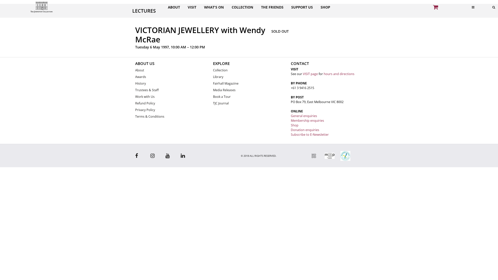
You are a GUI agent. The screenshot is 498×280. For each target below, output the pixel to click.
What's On (214, 7)
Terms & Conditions (149, 116)
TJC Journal (221, 103)
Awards (140, 77)
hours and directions (339, 74)
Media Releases (224, 90)
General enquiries (304, 116)
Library (218, 77)
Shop (325, 7)
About (174, 7)
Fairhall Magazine (225, 83)
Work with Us (145, 96)
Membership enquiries (307, 120)
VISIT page (310, 74)
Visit (192, 7)
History (140, 83)
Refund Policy (145, 103)
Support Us (302, 7)
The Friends (272, 7)
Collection (242, 7)
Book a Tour (222, 96)
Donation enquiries (305, 130)
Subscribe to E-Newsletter (310, 134)
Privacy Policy (145, 110)
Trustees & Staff (147, 90)
